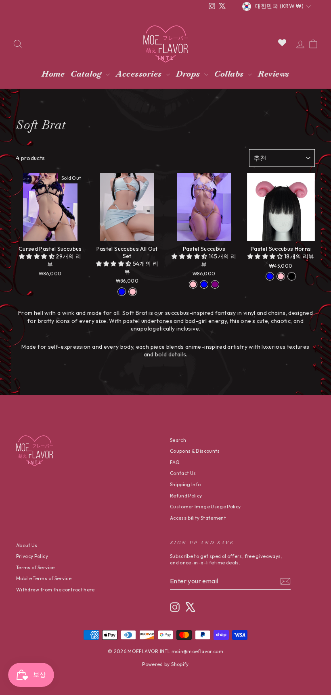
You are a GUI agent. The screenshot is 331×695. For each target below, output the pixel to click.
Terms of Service (35, 567)
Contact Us (183, 473)
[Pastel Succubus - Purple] (215, 284)
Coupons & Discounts (195, 451)
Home (53, 74)
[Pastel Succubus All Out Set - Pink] (132, 291)
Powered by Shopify (165, 664)
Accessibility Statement (198, 518)
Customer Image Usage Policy (205, 507)
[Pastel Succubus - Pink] (193, 284)
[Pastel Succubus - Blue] (204, 284)
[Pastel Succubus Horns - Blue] (270, 276)
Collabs (230, 74)
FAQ (175, 462)
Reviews (273, 74)
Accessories (140, 74)
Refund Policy (186, 496)
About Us (27, 545)
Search (178, 440)
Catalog (87, 74)
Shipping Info (185, 484)
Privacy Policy (32, 556)
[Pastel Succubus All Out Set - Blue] (122, 291)
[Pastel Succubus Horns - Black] (291, 276)
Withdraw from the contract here (55, 590)
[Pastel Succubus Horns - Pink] (281, 276)
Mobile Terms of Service (43, 578)
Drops (189, 74)
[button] (37, 256)
